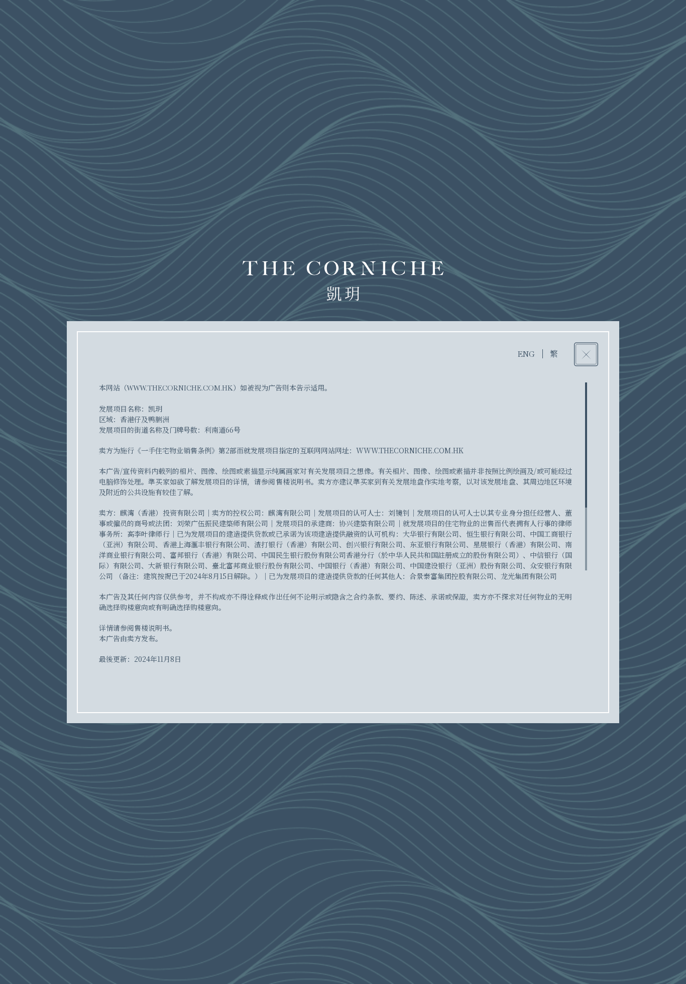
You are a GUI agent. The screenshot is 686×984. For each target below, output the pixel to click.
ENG (526, 354)
